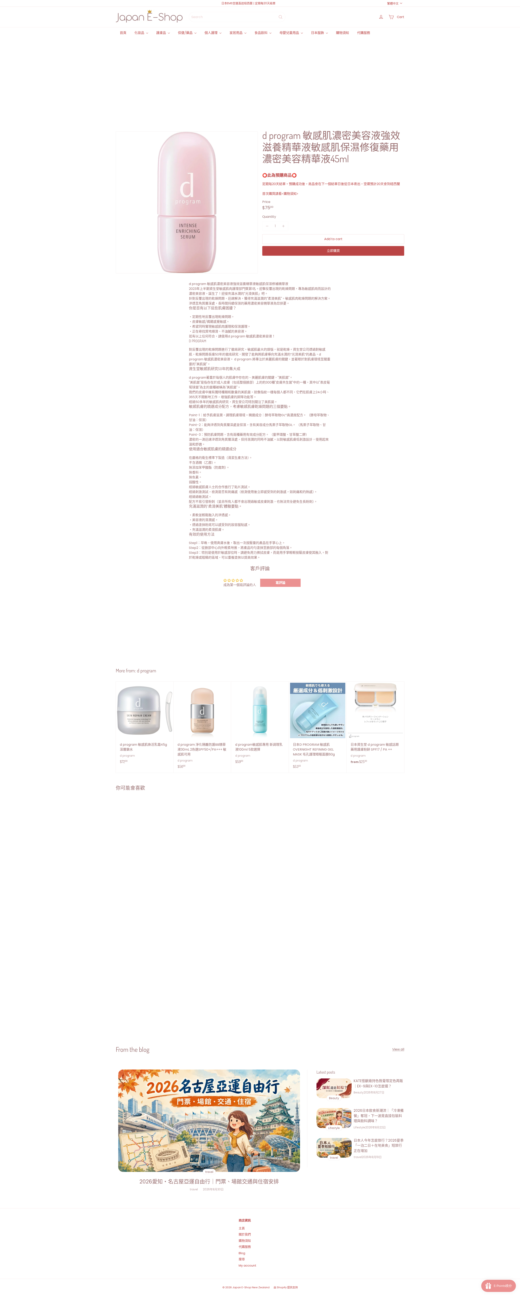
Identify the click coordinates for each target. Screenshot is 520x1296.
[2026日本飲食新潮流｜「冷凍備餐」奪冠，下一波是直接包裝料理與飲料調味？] (334, 1118)
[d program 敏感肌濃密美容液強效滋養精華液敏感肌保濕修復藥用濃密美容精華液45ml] (140, 842)
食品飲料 (261, 32)
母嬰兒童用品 (290, 32)
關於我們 (245, 1234)
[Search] (280, 17)
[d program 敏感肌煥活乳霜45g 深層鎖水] (144, 725)
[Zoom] (187, 202)
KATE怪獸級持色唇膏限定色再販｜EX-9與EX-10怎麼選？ (378, 1083)
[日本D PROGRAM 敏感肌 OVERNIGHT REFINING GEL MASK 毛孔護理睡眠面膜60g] (318, 727)
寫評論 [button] (280, 582)
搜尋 (242, 1259)
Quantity (269, 216)
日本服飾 (318, 32)
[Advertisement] (238, 79)
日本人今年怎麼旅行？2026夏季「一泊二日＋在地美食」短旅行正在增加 (379, 1145)
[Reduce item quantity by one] (267, 226)
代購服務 (363, 32)
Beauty (359, 1092)
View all (398, 1049)
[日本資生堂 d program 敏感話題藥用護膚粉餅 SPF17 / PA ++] (375, 725)
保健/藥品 (185, 32)
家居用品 (236, 32)
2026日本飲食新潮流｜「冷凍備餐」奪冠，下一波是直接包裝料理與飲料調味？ (379, 1115)
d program (146, 670)
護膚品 (161, 32)
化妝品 (139, 32)
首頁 (123, 32)
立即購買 (333, 250)
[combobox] (237, 17)
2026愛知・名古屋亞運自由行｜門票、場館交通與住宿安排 (209, 1181)
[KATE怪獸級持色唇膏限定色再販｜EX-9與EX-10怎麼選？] (334, 1088)
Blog (242, 1253)
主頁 (242, 1228)
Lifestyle (359, 1127)
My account (247, 1265)
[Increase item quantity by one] (283, 226)
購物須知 (342, 32)
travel (194, 1189)
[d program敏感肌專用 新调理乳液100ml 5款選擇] (260, 725)
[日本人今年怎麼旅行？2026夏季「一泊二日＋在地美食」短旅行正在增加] (334, 1148)
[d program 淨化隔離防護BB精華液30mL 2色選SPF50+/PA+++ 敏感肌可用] (202, 727)
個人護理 (211, 32)
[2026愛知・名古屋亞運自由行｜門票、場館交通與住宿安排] (209, 1121)
